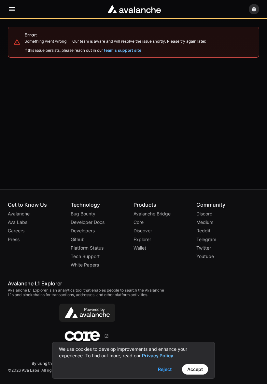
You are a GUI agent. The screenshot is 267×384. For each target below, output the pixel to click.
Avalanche (19, 213)
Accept (195, 369)
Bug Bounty (83, 213)
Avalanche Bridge (152, 213)
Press (14, 239)
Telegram (206, 239)
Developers (83, 230)
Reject (165, 369)
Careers (16, 230)
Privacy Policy (157, 355)
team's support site (122, 50)
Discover (143, 230)
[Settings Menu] (254, 9)
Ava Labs (17, 222)
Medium (204, 222)
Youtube (205, 256)
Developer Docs (88, 222)
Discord (204, 213)
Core (139, 222)
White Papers (85, 264)
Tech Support (85, 256)
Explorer (142, 239)
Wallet (140, 248)
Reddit (203, 230)
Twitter (203, 248)
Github (78, 239)
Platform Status (87, 248)
